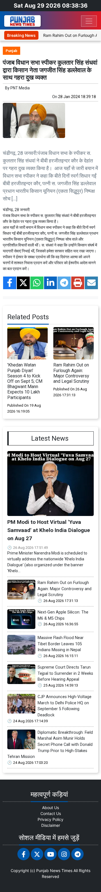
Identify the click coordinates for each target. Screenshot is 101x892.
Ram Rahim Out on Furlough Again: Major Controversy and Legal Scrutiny (71, 373)
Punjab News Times (54, 870)
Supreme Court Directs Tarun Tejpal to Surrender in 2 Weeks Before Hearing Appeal (65, 673)
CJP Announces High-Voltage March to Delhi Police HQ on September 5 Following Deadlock (64, 705)
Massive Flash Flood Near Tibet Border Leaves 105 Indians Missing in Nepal (61, 643)
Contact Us (50, 813)
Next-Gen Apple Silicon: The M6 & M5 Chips (63, 615)
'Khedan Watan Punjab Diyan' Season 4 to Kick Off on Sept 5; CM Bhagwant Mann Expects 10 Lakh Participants (24, 381)
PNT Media (20, 88)
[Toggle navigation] (89, 21)
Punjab (11, 51)
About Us (50, 807)
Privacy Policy (50, 819)
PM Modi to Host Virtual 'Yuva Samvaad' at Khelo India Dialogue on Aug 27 (48, 530)
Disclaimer (50, 825)
